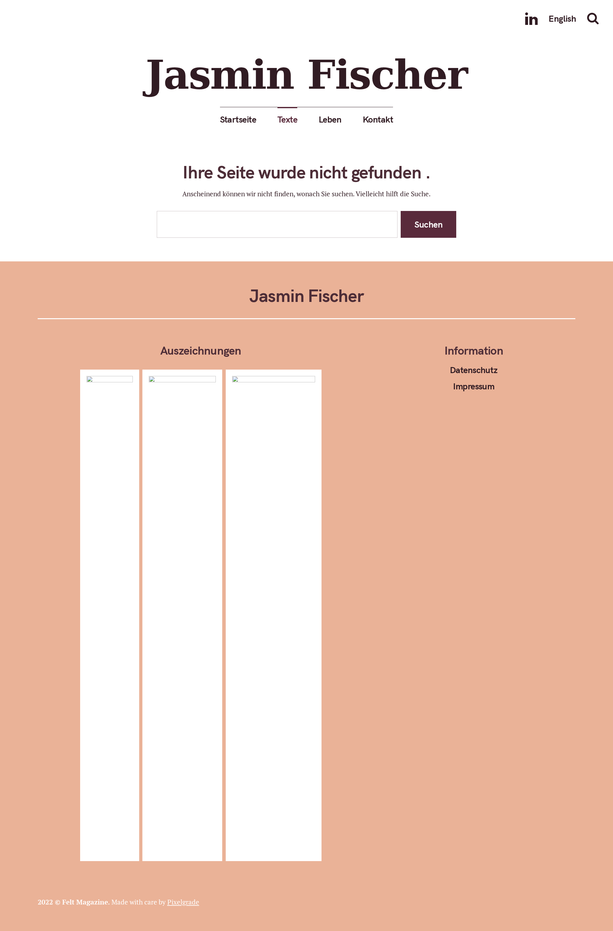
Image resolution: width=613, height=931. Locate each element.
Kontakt (378, 119)
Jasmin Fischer (306, 75)
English (562, 18)
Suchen (428, 224)
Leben (330, 119)
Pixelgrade (183, 901)
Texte (287, 119)
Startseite (238, 119)
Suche (594, 18)
